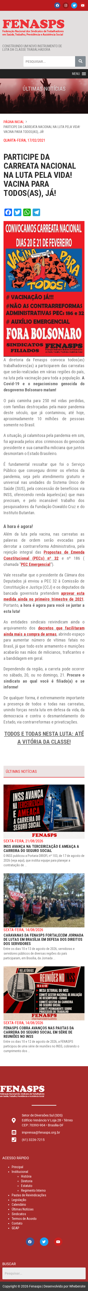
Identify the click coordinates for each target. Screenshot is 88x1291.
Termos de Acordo (24, 1219)
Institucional (20, 1172)
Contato (17, 1223)
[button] (76, 73)
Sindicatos (19, 1214)
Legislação (19, 1200)
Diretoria (26, 1181)
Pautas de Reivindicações (29, 1195)
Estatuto (26, 1186)
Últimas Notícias (23, 1209)
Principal (17, 1167)
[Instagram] (66, 5)
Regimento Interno (33, 1190)
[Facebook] (57, 5)
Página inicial (14, 122)
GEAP (15, 1228)
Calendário (19, 1204)
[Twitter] (74, 5)
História (26, 1176)
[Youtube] (83, 5)
